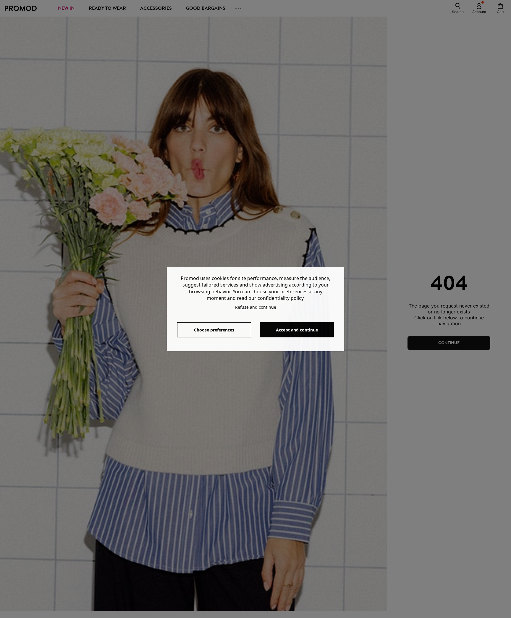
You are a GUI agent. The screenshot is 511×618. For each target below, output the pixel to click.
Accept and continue (297, 330)
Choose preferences (214, 330)
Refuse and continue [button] (255, 307)
